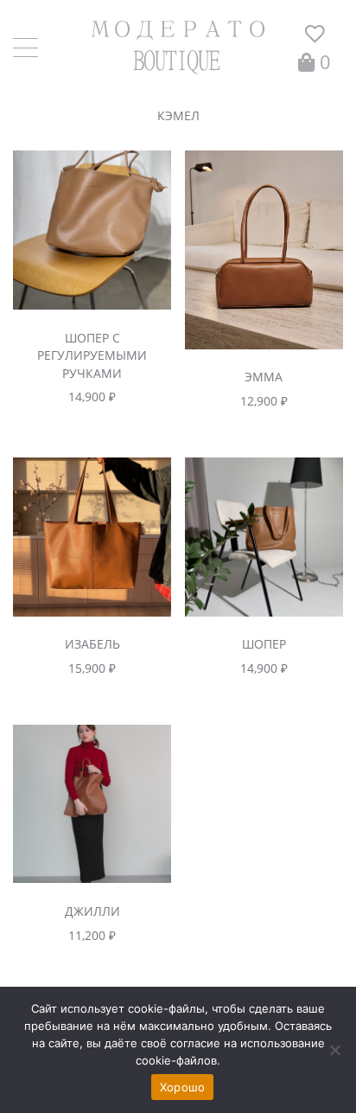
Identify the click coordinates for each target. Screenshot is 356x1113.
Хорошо (183, 1087)
